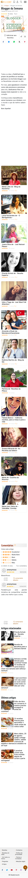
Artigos (4, 864)
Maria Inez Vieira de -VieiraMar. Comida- (10, 507)
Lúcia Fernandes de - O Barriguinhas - (11, 216)
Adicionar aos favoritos (11, 36)
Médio (13, 560)
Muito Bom (15, 555)
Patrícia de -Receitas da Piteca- (11, 390)
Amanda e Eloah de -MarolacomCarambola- (11, 332)
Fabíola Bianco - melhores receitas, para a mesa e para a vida (13, 420)
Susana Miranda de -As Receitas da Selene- (11, 450)
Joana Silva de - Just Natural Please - (13, 245)
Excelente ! (15, 552)
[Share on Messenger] (9, 42)
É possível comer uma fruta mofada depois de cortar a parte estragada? (13, 755)
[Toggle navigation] (25, 2)
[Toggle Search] (21, 2)
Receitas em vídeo (5, 853)
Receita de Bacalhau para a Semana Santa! (20, 646)
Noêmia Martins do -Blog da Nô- (13, 361)
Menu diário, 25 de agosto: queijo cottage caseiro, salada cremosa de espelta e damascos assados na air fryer (13, 739)
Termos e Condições (18, 857)
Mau (13, 563)
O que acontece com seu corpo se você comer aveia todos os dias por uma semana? (14, 683)
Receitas (4, 850)
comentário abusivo (18, 578)
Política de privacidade (18, 853)
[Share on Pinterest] (25, 42)
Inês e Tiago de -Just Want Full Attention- (14, 303)
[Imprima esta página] (25, 36)
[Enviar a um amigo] (21, 36)
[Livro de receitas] (14, 2)
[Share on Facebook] (3, 42)
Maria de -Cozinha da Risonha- (10, 478)
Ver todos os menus (5, 857)
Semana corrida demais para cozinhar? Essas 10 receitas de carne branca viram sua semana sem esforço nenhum (14, 665)
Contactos (19, 850)
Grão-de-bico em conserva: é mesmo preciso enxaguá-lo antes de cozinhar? (13, 706)
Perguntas (5, 861)
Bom (13, 557)
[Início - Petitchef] (2, 5)
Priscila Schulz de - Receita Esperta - (12, 274)
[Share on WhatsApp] (14, 42)
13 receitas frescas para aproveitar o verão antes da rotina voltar (20, 722)
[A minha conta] (17, 2)
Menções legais (20, 861)
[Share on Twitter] (19, 42)
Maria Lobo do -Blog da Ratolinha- (11, 188)
